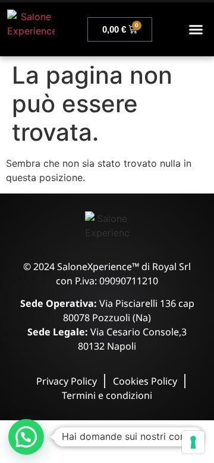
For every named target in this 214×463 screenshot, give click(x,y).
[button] (196, 29)
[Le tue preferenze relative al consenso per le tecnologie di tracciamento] (193, 442)
